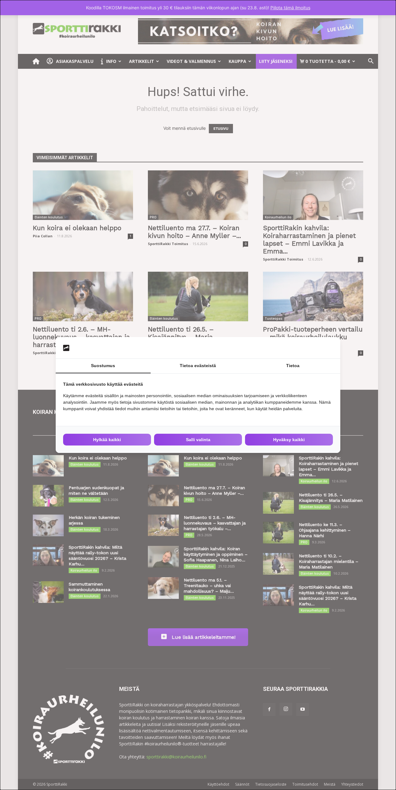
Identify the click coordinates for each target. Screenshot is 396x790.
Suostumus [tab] (103, 365)
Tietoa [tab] (292, 365)
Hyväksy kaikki (289, 439)
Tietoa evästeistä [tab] (198, 365)
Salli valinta (198, 439)
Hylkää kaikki (107, 439)
